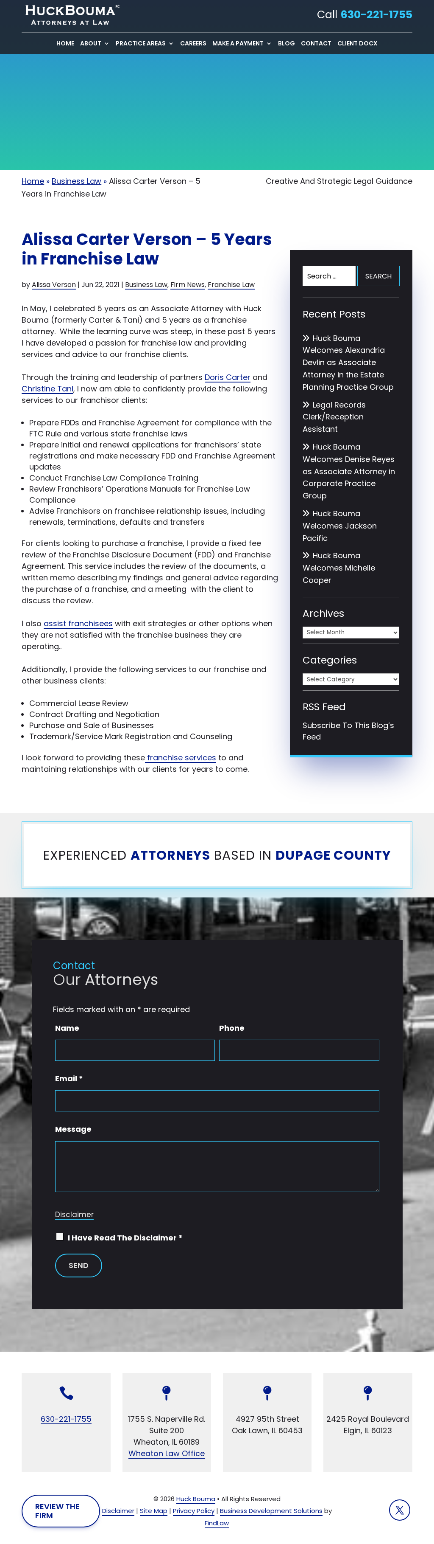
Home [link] (65, 44)
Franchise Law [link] (231, 285)
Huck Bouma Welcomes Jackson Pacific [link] (340, 525)
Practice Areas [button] (141, 44)
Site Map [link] (153, 1510)
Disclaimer (74, 1214)
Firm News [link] (187, 285)
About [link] (90, 44)
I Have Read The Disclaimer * (125, 1237)
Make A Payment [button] (238, 44)
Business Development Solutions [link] (271, 1510)
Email (69, 1078)
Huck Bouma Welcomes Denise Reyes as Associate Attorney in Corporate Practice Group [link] (349, 471)
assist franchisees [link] (78, 623)
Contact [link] (316, 44)
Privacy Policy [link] (193, 1510)
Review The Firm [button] (57, 1511)
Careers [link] (193, 44)
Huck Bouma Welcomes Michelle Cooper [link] (339, 567)
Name (67, 1028)
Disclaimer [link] (118, 1510)
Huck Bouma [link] (195, 1498)
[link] (70, 15)
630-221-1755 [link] (376, 14)
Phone (232, 1028)
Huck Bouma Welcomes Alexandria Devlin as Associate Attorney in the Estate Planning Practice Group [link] (348, 362)
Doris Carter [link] (227, 377)
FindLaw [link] (217, 1523)
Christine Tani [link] (47, 388)
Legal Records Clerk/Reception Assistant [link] (334, 417)
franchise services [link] (180, 757)
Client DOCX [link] (357, 44)
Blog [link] (286, 44)
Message (73, 1129)
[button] (399, 1510)
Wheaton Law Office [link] (166, 1453)
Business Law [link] (146, 285)
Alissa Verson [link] (54, 285)
